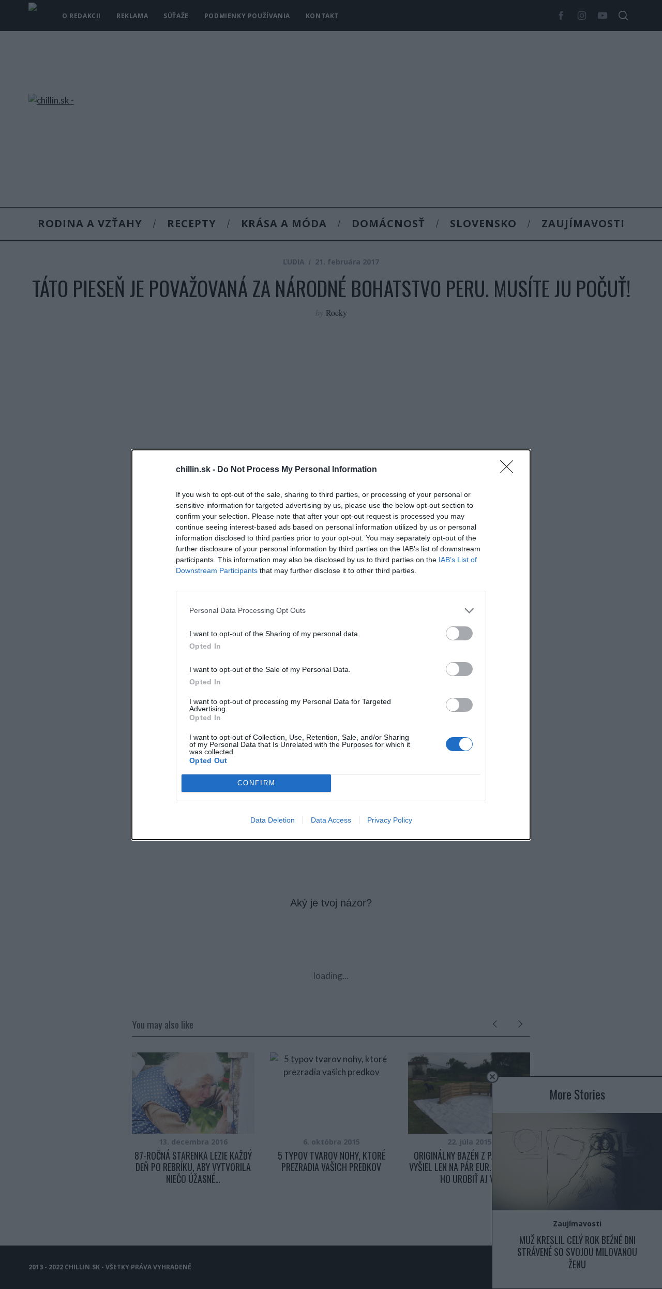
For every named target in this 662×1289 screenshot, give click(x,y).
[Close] (510, 470)
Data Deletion (272, 820)
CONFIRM (256, 783)
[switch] (459, 633)
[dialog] (331, 645)
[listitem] (331, 610)
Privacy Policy (389, 820)
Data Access (331, 820)
